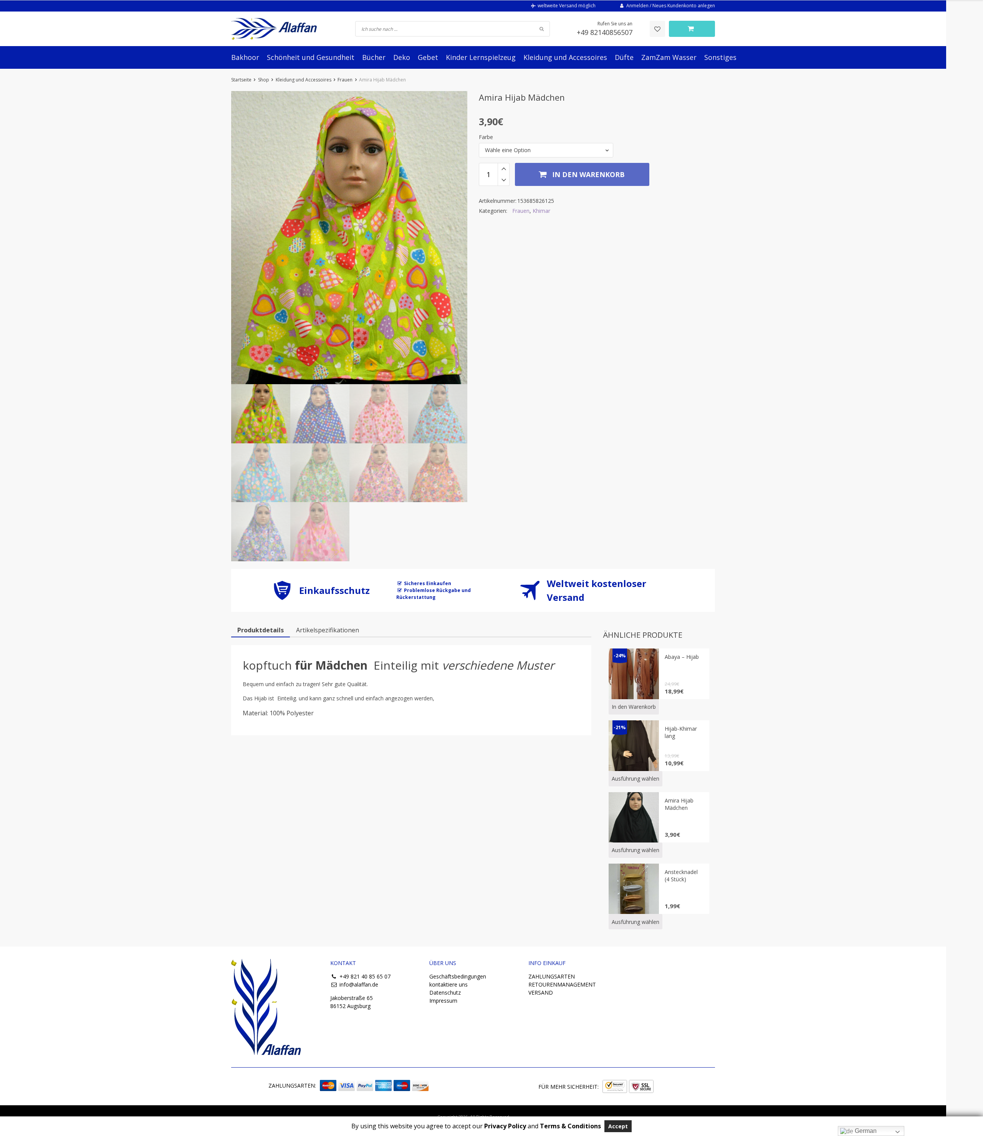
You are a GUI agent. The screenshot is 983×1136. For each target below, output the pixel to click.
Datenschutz (445, 992)
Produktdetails (260, 630)
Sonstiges (720, 57)
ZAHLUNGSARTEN (551, 976)
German (865, 1131)
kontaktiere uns (448, 984)
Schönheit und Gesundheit (310, 57)
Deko (401, 57)
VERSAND (540, 992)
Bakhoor (245, 57)
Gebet (428, 57)
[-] (504, 180)
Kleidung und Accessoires (565, 57)
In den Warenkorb (587, 174)
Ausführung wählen (635, 778)
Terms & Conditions (570, 1126)
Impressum (443, 1000)
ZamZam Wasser (669, 57)
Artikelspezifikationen (327, 630)
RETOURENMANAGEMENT (562, 984)
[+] (504, 168)
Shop (263, 79)
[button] (546, 150)
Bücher (374, 57)
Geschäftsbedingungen (457, 976)
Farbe (486, 137)
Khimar (541, 210)
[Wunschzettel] (657, 29)
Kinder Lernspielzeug (481, 57)
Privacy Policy (505, 1126)
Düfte (624, 57)
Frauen (345, 79)
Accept (618, 1126)
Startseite (241, 79)
